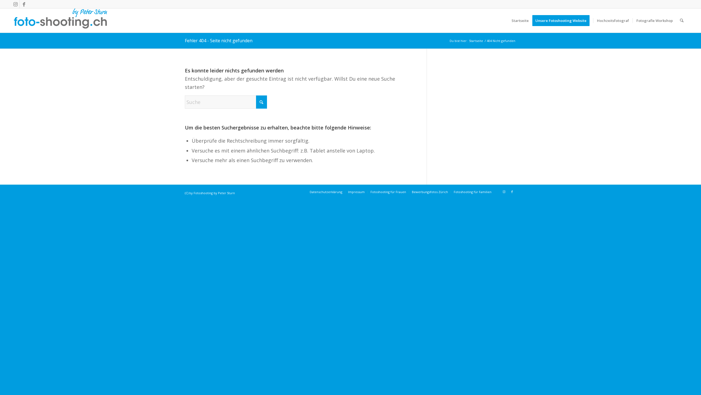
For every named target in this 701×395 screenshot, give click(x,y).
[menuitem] (520, 21)
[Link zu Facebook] (24, 4)
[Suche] (681, 21)
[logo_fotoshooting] (60, 21)
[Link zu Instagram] (15, 4)
